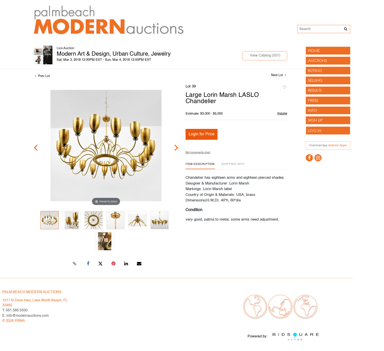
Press (313, 100)
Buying (315, 70)
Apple (343, 145)
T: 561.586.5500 (15, 310)
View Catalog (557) (265, 55)
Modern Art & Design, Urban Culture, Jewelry (114, 54)
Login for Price (201, 134)
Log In (314, 130)
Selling (315, 80)
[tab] (200, 166)
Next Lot (277, 75)
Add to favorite (284, 87)
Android (333, 145)
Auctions (317, 60)
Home (314, 50)
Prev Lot (43, 76)
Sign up (315, 120)
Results (315, 90)
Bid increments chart (198, 152)
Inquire (282, 113)
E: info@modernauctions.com (25, 316)
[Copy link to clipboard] (74, 263)
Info (312, 110)
